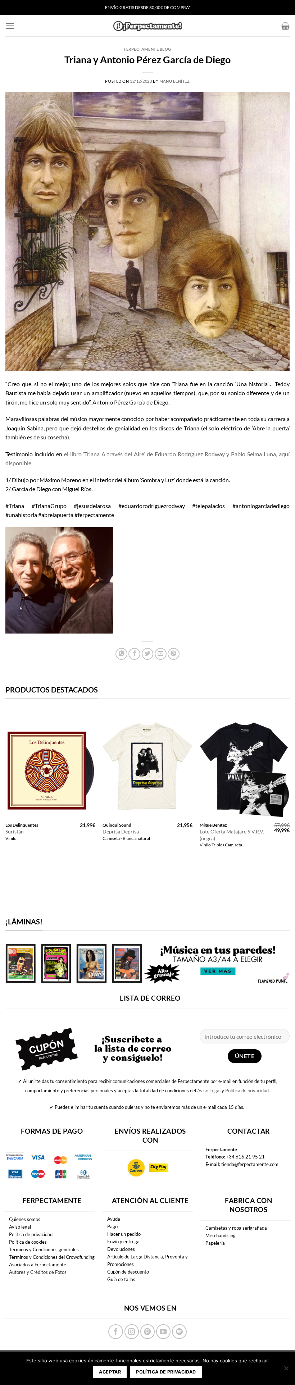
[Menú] (10, 26)
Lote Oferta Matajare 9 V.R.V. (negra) (232, 834)
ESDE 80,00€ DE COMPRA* (164, 7)
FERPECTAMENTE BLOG (147, 49)
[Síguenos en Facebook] (115, 1331)
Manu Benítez (174, 81)
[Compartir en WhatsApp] (121, 654)
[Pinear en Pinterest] (174, 654)
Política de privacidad (247, 1090)
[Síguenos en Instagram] (131, 1331)
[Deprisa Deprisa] (147, 765)
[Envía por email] (161, 654)
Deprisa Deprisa (121, 831)
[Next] (289, 785)
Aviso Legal (209, 1090)
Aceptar (110, 1372)
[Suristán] (50, 765)
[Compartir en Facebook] (134, 654)
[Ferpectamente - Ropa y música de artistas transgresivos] (147, 25)
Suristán (14, 831)
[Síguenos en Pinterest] (147, 1331)
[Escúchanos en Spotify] (179, 1331)
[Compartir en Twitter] (148, 654)
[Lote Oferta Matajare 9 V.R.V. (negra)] (245, 765)
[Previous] (5, 785)
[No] (286, 1370)
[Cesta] (285, 26)
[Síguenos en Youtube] (163, 1331)
